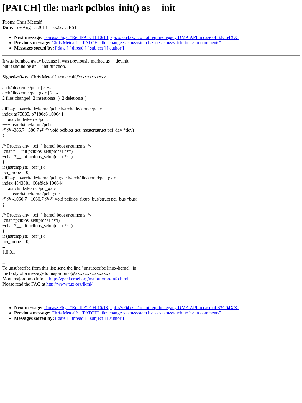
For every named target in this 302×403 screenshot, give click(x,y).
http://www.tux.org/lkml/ (69, 283)
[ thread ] (77, 47)
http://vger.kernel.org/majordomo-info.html (88, 278)
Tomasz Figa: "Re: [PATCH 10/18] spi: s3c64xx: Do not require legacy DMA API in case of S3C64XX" (141, 37)
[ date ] (61, 47)
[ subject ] (96, 47)
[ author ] (115, 47)
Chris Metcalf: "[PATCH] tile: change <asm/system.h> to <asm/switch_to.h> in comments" (136, 42)
